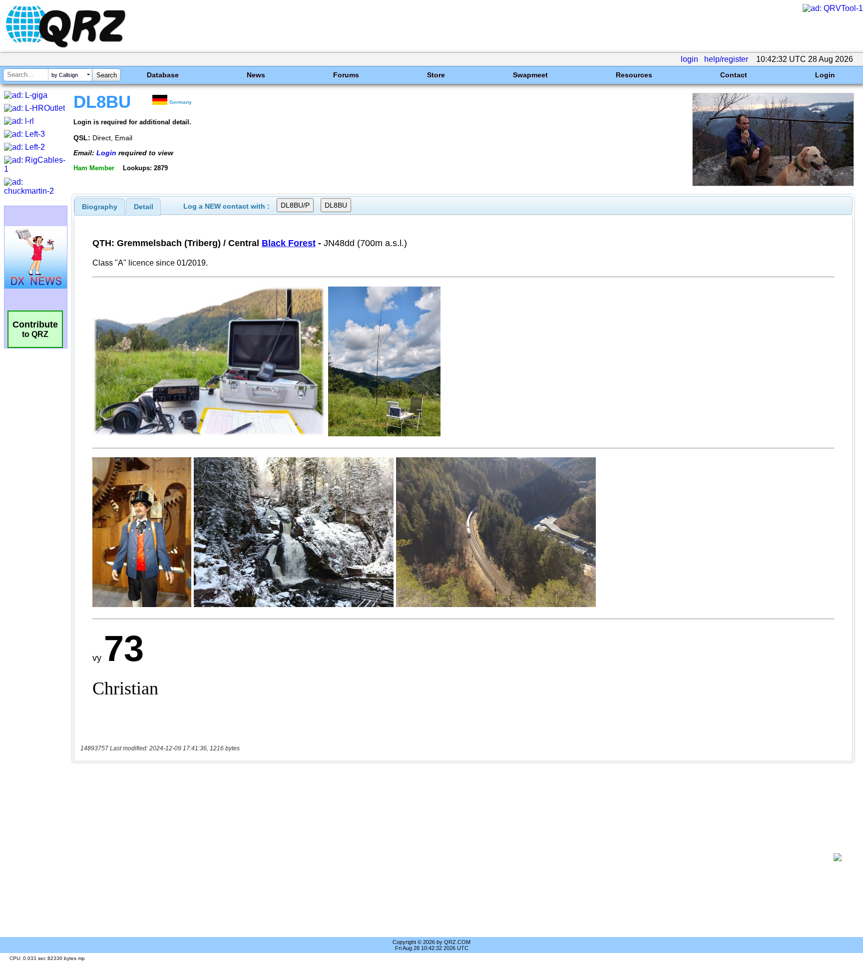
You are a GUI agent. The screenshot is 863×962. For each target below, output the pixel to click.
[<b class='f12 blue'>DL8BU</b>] (773, 183)
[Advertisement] (454, 857)
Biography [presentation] (99, 207)
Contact (733, 75)
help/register (726, 59)
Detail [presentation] (143, 207)
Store (436, 75)
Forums (346, 75)
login (689, 59)
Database (163, 75)
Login (825, 75)
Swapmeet (530, 75)
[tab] (99, 206)
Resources (634, 75)
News (256, 75)
